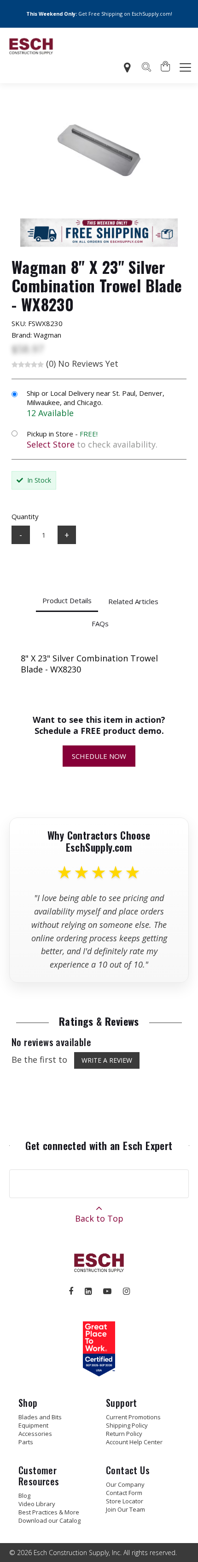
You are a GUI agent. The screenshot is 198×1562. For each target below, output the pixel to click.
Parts (25, 1442)
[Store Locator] (127, 67)
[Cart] (166, 67)
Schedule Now (99, 756)
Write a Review (107, 1060)
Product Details (67, 600)
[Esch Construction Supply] (31, 46)
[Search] (146, 68)
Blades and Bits (40, 1417)
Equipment (33, 1425)
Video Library (36, 1504)
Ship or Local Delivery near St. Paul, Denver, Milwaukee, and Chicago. (95, 397)
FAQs (100, 623)
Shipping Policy (127, 1425)
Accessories (35, 1433)
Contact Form (124, 1493)
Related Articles (133, 601)
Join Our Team (125, 1509)
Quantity (25, 516)
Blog (24, 1495)
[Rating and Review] (99, 1373)
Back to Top (99, 1218)
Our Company (125, 1484)
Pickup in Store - (62, 433)
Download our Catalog (49, 1520)
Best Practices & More (48, 1512)
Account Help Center (134, 1442)
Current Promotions (133, 1417)
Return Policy (124, 1433)
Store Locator (124, 1501)
